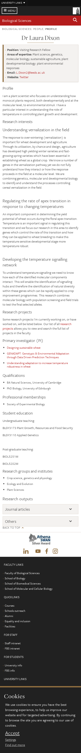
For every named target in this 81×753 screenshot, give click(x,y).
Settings (10, 739)
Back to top (11, 528)
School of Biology (15, 578)
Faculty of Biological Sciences (22, 573)
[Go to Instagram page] (55, 551)
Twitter (24, 77)
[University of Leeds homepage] (76, 10)
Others (10, 521)
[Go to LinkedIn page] (26, 551)
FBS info (10, 670)
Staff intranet (13, 643)
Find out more (15, 744)
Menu (12, 10)
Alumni (9, 616)
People (38, 29)
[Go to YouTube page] (38, 551)
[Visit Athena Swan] (40, 540)
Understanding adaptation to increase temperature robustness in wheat (37, 365)
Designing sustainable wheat (24, 347)
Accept (12, 733)
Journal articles (17, 509)
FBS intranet (12, 648)
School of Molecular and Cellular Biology (28, 588)
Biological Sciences (16, 20)
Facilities (10, 626)
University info (13, 665)
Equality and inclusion (17, 621)
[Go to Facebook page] (46, 551)
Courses (9, 605)
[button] (75, 21)
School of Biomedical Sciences (23, 583)
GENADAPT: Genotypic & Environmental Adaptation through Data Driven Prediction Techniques (38, 355)
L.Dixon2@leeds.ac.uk (30, 72)
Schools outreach (15, 611)
